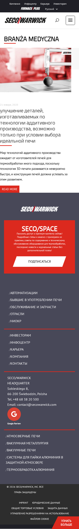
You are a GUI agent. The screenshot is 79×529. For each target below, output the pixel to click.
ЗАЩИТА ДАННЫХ (58, 508)
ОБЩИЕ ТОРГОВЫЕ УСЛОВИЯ (27, 508)
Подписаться (39, 261)
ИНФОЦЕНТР (20, 342)
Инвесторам (60, 3)
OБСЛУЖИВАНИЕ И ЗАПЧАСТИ (33, 307)
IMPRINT (23, 502)
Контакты (18, 363)
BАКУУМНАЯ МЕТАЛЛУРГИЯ (27, 443)
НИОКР (15, 321)
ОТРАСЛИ (17, 314)
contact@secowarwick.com (36, 404)
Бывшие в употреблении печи (36, 300)
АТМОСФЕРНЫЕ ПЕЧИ (23, 436)
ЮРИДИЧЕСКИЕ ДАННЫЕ (46, 502)
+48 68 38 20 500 (26, 399)
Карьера (45, 3)
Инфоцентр (30, 3)
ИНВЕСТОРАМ (20, 335)
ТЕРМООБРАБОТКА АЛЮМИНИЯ (30, 469)
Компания (14, 3)
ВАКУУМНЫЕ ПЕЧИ (21, 450)
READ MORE (9, 189)
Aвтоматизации (23, 293)
